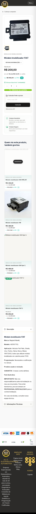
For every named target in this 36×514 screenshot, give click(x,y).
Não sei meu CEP (10, 109)
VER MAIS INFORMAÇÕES (13, 62)
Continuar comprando (10, 11)
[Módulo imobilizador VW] (18, 204)
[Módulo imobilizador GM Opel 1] (18, 247)
